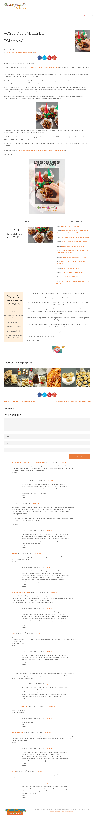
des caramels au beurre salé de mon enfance (44, 67)
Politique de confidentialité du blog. (61, 811)
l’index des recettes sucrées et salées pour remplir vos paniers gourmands (41, 150)
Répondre (65, 462)
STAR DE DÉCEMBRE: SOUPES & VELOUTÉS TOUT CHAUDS (73, 24)
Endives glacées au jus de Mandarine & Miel (75, 237)
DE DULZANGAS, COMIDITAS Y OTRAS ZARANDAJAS (28, 462)
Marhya (14, 553)
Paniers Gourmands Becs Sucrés (16, 52)
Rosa (13, 633)
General (36, 52)
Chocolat (30, 52)
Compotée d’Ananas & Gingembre (72, 272)
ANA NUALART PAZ (18, 732)
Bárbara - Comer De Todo (21, 592)
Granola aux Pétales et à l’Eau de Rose (73, 257)
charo (14, 771)
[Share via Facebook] (39, 57)
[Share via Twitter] (44, 57)
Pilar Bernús (16, 670)
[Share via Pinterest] (49, 57)
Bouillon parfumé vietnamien (70, 268)
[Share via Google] (54, 57)
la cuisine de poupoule (20, 706)
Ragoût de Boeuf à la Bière (70, 277)
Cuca (13, 503)
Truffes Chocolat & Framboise (69, 226)
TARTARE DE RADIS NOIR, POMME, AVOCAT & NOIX (19, 24)
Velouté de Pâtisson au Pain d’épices (72, 246)
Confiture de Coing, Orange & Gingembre (74, 242)
